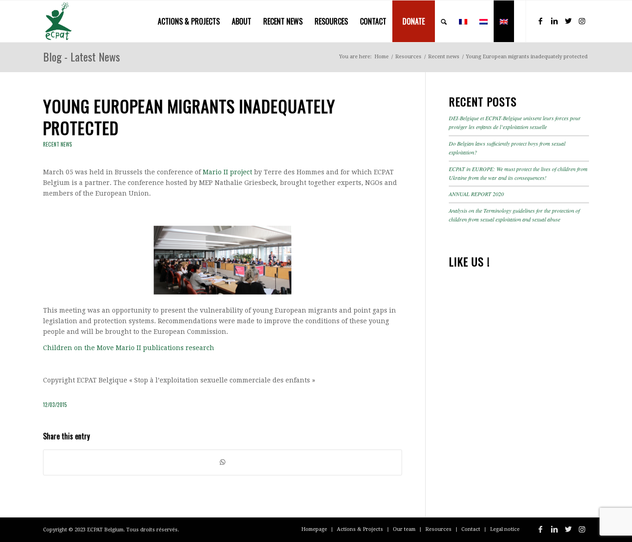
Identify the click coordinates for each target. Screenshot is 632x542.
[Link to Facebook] (540, 21)
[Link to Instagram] (582, 21)
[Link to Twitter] (568, 21)
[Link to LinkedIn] (554, 21)
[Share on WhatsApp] (222, 462)
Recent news (57, 144)
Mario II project (227, 172)
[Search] (444, 21)
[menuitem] (189, 21)
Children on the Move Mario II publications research (128, 347)
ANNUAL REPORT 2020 (476, 193)
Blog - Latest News (81, 56)
